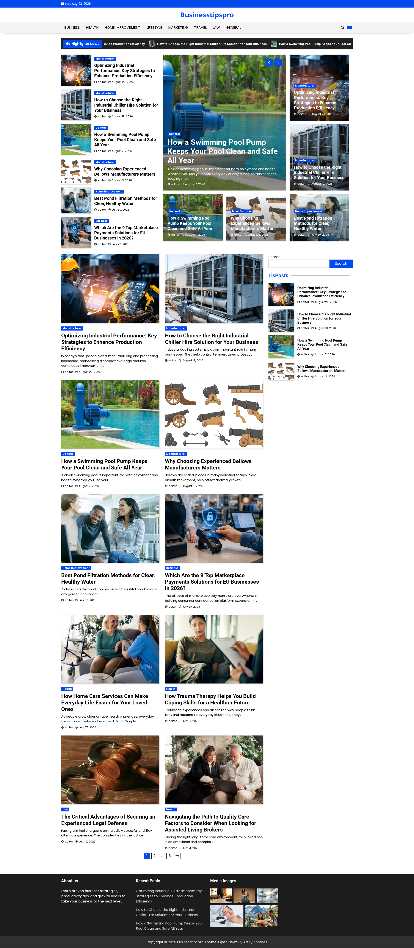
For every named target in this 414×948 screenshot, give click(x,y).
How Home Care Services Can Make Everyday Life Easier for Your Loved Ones (104, 702)
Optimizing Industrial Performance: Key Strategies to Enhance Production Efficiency (221, 146)
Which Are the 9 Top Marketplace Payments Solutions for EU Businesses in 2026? (126, 233)
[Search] (342, 27)
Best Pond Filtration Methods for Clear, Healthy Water (313, 223)
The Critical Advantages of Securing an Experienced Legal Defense (108, 820)
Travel (200, 27)
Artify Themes (255, 942)
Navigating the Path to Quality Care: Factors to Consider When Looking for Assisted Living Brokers (210, 823)
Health (92, 27)
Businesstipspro (207, 14)
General (233, 27)
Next (177, 856)
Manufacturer (178, 129)
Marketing (178, 27)
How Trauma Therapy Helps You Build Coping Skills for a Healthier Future (210, 699)
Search (274, 256)
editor (175, 184)
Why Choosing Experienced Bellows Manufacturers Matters (253, 223)
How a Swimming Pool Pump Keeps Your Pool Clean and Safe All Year (287, 44)
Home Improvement (122, 27)
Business (72, 27)
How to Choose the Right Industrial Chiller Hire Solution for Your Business (169, 44)
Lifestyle (154, 27)
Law (216, 27)
